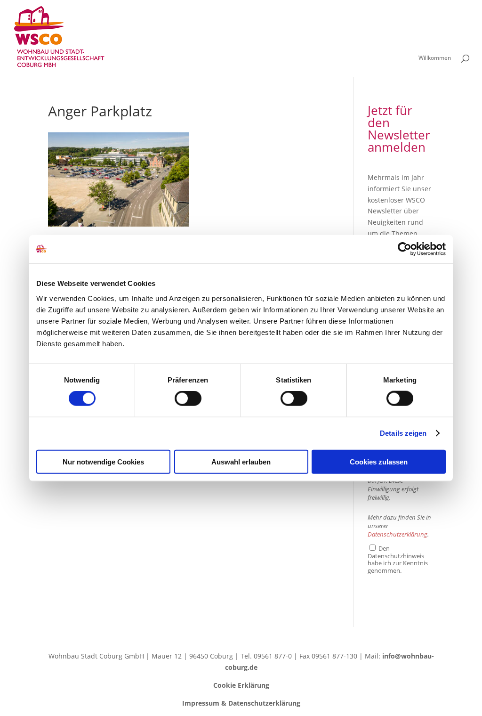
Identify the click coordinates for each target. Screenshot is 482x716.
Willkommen (434, 58)
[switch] (188, 398)
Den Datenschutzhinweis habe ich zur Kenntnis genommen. (398, 559)
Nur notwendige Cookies (103, 461)
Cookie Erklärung (241, 685)
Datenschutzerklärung (397, 534)
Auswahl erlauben (241, 461)
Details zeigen (403, 433)
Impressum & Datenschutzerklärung (241, 703)
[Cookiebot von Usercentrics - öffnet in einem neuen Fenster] (404, 249)
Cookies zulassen (379, 461)
